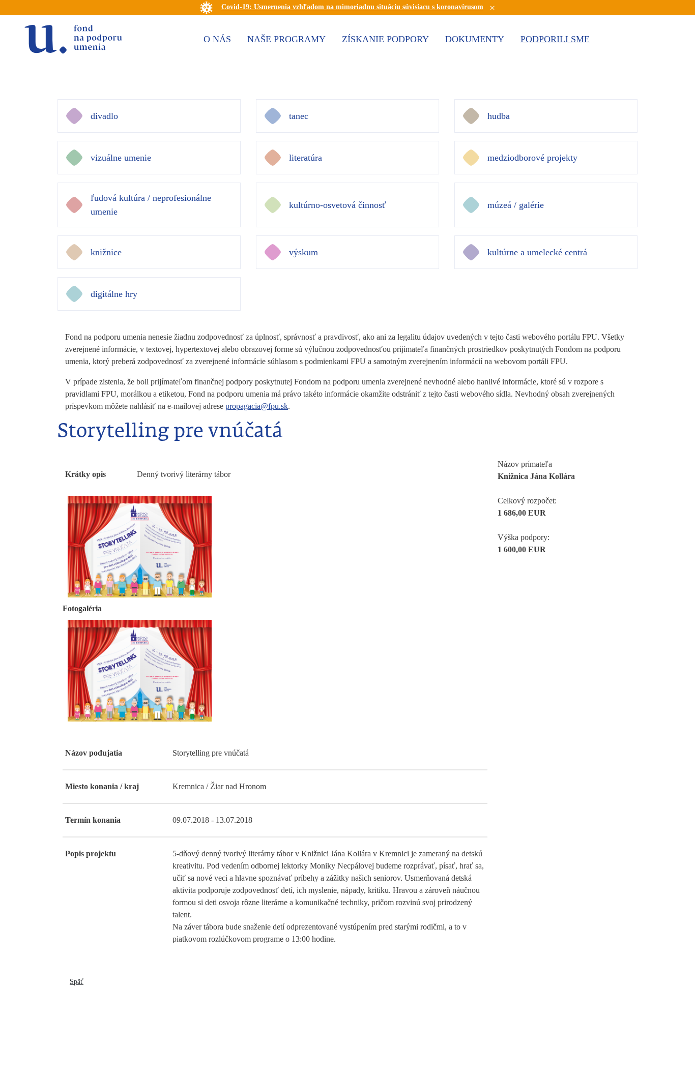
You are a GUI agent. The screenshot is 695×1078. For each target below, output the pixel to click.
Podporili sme (555, 39)
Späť (76, 981)
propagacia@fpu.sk (256, 406)
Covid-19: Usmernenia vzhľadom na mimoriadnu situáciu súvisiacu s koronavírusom (352, 7)
